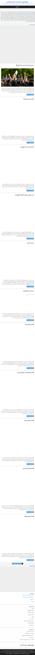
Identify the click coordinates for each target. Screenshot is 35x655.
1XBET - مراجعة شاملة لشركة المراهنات (27, 639)
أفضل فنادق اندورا (29, 420)
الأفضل (32, 608)
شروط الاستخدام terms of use (28, 597)
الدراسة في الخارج (30, 612)
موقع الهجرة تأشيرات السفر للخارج (17, 2)
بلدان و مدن (32, 618)
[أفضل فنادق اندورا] (17, 440)
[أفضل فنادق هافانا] (17, 536)
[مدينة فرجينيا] (17, 262)
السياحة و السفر (31, 614)
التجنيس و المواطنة (30, 610)
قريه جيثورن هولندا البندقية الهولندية (24, 195)
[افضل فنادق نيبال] (17, 344)
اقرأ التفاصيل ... (30, 94)
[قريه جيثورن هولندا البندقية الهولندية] (17, 214)
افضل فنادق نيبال (29, 324)
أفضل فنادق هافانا (29, 516)
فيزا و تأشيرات (31, 625)
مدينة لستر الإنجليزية (28, 291)
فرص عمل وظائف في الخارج (29, 620)
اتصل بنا (32, 601)
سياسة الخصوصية (23, 653)
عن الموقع (32, 599)
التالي (14, 563)
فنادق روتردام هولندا (28, 99)
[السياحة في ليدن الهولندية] (17, 166)
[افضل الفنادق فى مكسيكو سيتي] (17, 392)
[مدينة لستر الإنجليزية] (17, 303)
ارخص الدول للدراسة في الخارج (25, 65)
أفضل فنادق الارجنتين (28, 468)
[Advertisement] (17, 32)
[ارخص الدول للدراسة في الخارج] (17, 77)
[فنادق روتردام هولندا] (17, 118)
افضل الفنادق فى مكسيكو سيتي (25, 372)
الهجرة (33, 616)
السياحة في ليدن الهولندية (27, 147)
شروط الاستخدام (17, 653)
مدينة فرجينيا (30, 243)
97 (16, 563)
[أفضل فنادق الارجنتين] (17, 488)
